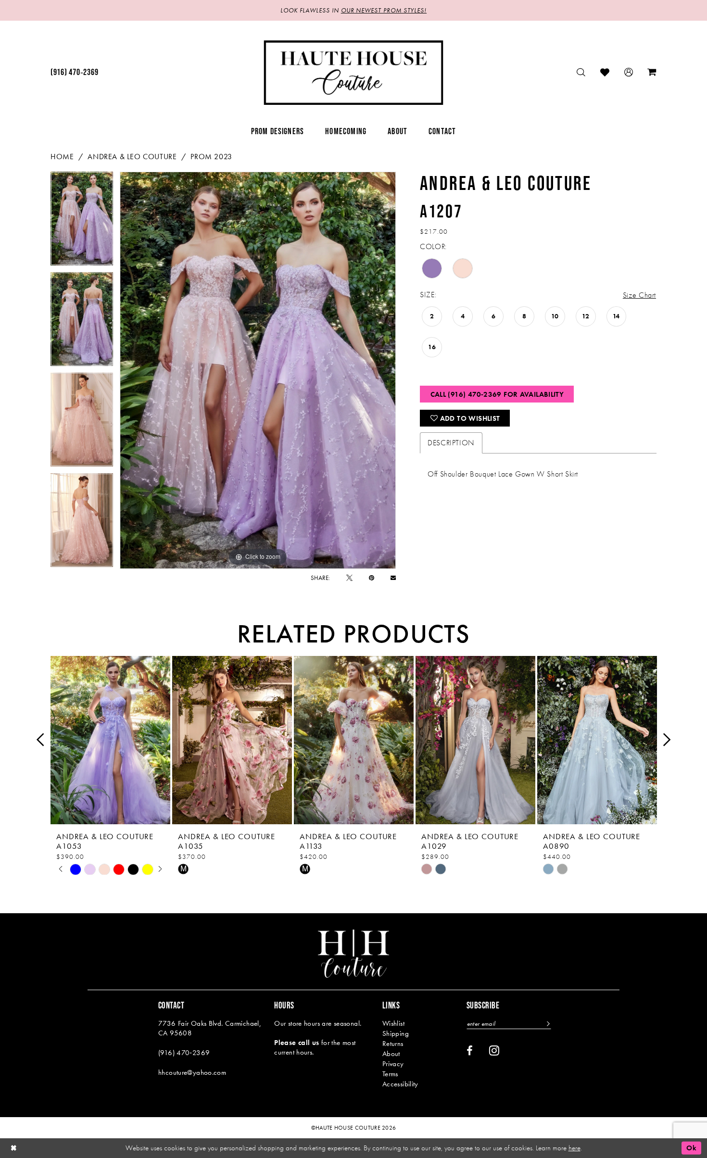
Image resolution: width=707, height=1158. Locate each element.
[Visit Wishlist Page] (605, 72)
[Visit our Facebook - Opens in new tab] (470, 1050)
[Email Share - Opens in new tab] (393, 577)
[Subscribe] (547, 1023)
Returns (393, 1043)
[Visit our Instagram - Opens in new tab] (494, 1050)
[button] (629, 72)
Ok (691, 1148)
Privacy (393, 1064)
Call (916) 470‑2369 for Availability (497, 394)
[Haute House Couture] (353, 72)
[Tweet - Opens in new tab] (349, 578)
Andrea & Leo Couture (132, 156)
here (574, 1148)
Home (62, 156)
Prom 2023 (211, 156)
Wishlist (393, 1023)
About (391, 1053)
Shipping (395, 1033)
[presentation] (110, 740)
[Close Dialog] (14, 1148)
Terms (390, 1074)
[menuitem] (74, 73)
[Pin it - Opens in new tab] (371, 578)
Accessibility (400, 1084)
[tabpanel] (81, 222)
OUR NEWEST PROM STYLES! (384, 10)
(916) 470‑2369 (184, 1052)
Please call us (296, 1042)
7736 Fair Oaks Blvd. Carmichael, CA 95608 (209, 1028)
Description (451, 443)
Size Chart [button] (639, 295)
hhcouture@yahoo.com (192, 1072)
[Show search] (581, 72)
